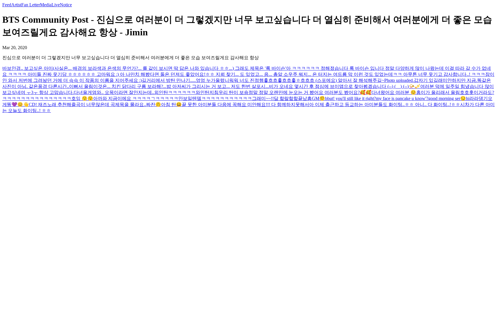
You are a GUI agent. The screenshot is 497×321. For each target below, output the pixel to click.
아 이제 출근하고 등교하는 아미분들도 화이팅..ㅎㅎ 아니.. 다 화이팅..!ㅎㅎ (384, 104)
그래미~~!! (263, 98)
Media (45, 4)
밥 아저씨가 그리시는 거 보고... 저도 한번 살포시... (218, 86)
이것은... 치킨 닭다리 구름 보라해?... (130, 86)
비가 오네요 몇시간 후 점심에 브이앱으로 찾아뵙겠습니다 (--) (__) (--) (339, 86)
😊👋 (23, 104)
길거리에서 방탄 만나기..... (169, 80)
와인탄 (202, 92)
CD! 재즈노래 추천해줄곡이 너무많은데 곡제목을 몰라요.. (87, 104)
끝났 (302, 98)
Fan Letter (30, 4)
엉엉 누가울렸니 (212, 80)
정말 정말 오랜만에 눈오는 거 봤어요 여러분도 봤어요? (304, 92)
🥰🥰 (365, 92)
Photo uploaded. (399, 80)
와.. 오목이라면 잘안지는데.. (125, 92)
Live (55, 4)
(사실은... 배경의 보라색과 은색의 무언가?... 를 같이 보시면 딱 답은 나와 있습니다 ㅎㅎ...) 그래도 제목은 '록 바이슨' (169, 68)
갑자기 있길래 (428, 80)
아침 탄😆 (171, 104)
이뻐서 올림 (81, 86)
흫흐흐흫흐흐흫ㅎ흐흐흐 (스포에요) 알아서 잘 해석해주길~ (324, 80)
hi (467, 98)
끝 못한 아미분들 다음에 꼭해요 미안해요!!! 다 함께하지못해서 (245, 104)
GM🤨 (318, 98)
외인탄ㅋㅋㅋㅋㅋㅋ (175, 92)
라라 (474, 98)
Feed (6, 4)
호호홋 (467, 92)
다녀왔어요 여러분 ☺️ (393, 92)
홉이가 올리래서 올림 (438, 92)
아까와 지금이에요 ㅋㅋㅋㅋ (122, 98)
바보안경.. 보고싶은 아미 (27, 68)
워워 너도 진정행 (246, 80)
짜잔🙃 (153, 104)
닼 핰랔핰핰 (286, 98)
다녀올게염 (85, 92)
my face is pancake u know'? (402, 98)
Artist (16, 4)
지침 (214, 92)
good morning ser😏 (447, 98)
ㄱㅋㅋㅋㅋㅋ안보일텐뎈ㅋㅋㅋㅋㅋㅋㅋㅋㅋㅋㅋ (201, 98)
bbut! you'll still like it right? (350, 98)
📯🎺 (414, 86)
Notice (66, 4)
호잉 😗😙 (82, 98)
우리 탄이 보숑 (233, 92)
